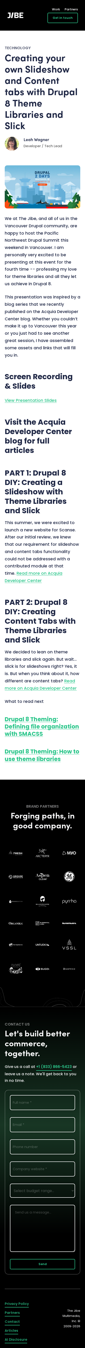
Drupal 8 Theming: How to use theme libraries (42, 755)
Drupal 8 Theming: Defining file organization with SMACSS (42, 726)
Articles (11, 1330)
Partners (71, 9)
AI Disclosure (16, 1339)
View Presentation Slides (31, 400)
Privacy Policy (17, 1303)
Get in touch (63, 18)
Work (56, 9)
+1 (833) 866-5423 (54, 1066)
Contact (12, 1321)
